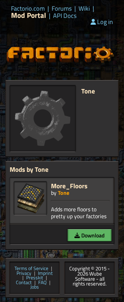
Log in (105, 21)
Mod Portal (28, 15)
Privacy (24, 273)
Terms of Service (31, 268)
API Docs (64, 16)
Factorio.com (28, 8)
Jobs (34, 287)
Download (92, 235)
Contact (24, 282)
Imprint (45, 273)
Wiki (84, 8)
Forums (62, 8)
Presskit (34, 278)
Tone (63, 193)
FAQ (42, 282)
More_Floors (69, 186)
